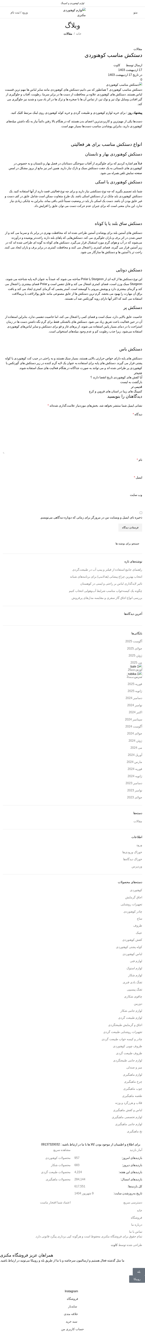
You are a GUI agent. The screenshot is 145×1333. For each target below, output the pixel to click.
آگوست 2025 (133, 641)
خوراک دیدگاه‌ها (132, 859)
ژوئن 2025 (135, 655)
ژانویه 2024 (135, 776)
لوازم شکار (135, 975)
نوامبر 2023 (134, 790)
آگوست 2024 (133, 726)
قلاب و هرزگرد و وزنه (128, 1102)
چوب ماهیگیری (132, 1088)
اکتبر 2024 (135, 712)
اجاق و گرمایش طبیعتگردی (125, 1025)
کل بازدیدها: (134, 1186)
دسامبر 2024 (134, 698)
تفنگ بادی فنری (132, 982)
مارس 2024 (134, 762)
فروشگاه (136, 1217)
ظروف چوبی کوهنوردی (127, 1046)
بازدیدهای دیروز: (131, 1165)
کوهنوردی (136, 890)
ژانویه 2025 (135, 691)
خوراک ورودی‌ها (132, 852)
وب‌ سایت (136, 494)
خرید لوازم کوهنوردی (106, 112)
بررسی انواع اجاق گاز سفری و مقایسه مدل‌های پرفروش (107, 597)
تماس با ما (135, 1231)
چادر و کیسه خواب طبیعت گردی (122, 1039)
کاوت (116, 65)
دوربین (138, 1003)
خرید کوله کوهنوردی (57, 112)
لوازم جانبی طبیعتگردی (127, 1060)
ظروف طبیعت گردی (129, 1053)
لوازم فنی (136, 961)
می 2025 (136, 662)
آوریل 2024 (135, 754)
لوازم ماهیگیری (132, 1074)
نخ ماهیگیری (134, 1131)
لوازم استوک (134, 968)
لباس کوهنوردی (132, 954)
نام (139, 459)
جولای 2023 (134, 797)
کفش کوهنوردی (132, 939)
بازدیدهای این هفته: (130, 1172)
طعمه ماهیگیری (132, 1095)
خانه (78, 33)
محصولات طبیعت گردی (56, 1172)
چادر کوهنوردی (132, 911)
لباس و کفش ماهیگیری (127, 1110)
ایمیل (138, 477)
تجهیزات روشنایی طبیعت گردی (122, 1032)
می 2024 (136, 747)
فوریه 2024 (135, 769)
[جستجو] (7, 543)
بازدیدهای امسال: (131, 1179)
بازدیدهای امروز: (131, 1157)
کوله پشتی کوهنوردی (129, 947)
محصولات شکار (61, 1165)
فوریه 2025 (135, 684)
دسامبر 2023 (134, 783)
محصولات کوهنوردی (58, 1157)
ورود (139, 845)
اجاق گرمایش (133, 897)
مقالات (68, 33)
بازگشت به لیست (131, 382)
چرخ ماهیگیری (133, 1081)
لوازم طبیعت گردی (130, 1017)
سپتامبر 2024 (133, 719)
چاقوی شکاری (133, 996)
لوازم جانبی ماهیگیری (128, 1124)
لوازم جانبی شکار (131, 1010)
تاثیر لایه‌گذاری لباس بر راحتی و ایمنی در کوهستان (111, 583)
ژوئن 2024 (135, 740)
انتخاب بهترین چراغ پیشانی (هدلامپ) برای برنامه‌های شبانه (106, 576)
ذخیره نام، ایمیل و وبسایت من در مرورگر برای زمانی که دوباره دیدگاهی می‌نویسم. (91, 517)
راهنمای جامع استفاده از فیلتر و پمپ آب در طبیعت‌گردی (107, 569)
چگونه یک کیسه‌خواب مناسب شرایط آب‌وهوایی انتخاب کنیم (105, 590)
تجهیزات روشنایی (131, 904)
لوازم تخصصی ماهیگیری (127, 1117)
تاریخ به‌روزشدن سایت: (127, 1193)
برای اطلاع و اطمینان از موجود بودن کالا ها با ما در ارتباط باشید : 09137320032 (90, 1144)
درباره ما (136, 1224)
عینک (139, 932)
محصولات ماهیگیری (58, 1179)
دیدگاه (137, 414)
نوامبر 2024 (134, 705)
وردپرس (137, 866)
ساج (139, 918)
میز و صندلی (134, 1067)
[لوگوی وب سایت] (72, 12)
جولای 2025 (134, 648)
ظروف (137, 925)
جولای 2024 (134, 733)
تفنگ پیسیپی (134, 989)
